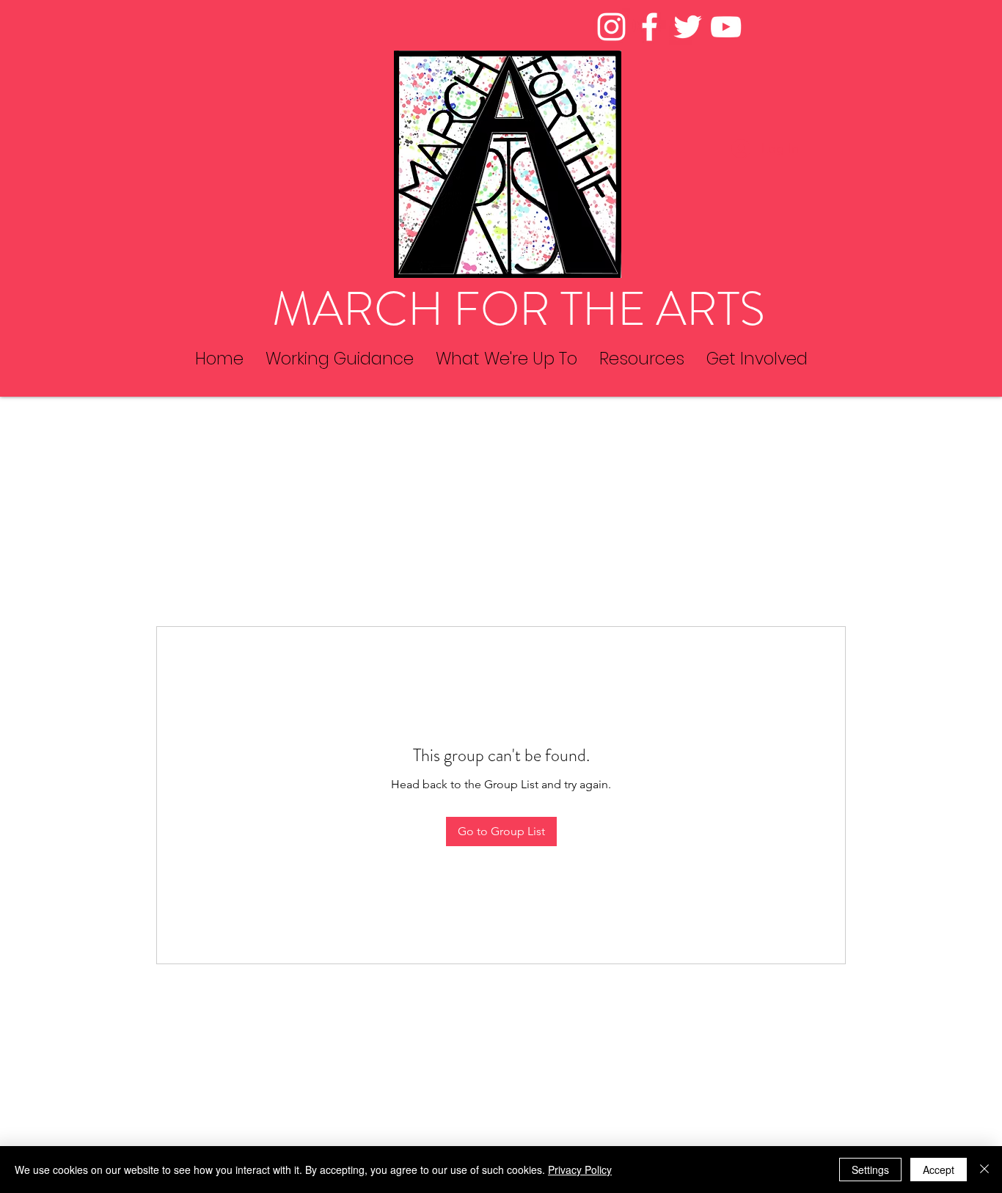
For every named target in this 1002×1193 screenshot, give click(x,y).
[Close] (984, 1169)
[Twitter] (687, 26)
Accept (938, 1169)
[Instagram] (611, 26)
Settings (870, 1169)
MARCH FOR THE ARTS (518, 309)
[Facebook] (649, 26)
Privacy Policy (580, 1169)
